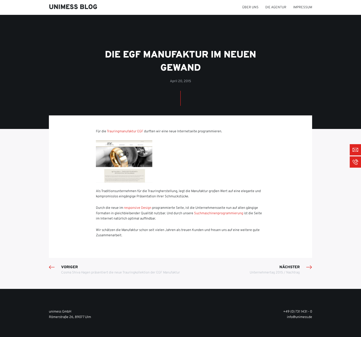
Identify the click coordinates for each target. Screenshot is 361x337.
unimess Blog (73, 7)
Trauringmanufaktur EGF (125, 131)
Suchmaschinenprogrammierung (218, 213)
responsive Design (137, 208)
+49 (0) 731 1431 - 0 (297, 312)
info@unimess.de (299, 317)
